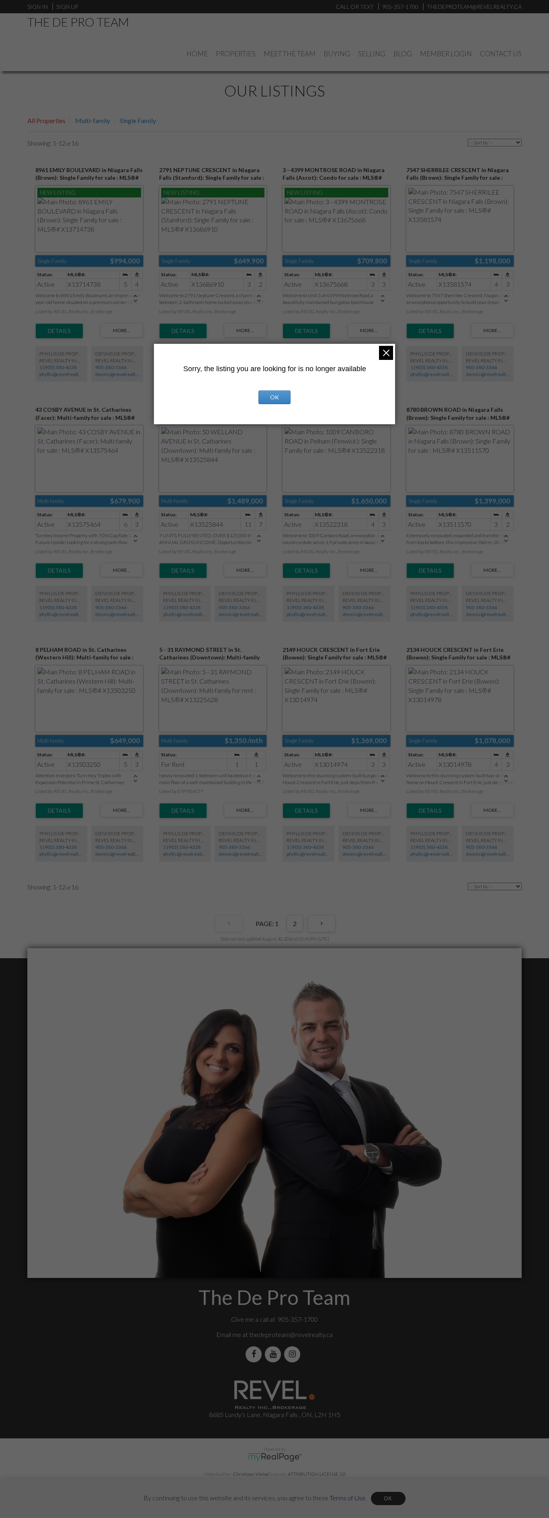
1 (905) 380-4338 (58, 367)
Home (197, 53)
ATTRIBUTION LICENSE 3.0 (317, 1474)
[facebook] (255, 1354)
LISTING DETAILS (59, 331)
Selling (371, 53)
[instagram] (293, 1354)
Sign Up (67, 6)
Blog (402, 53)
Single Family (138, 120)
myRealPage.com (275, 1457)
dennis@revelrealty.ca (119, 374)
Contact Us (501, 53)
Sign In (37, 6)
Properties (236, 53)
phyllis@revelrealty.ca (62, 374)
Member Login (446, 53)
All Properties (46, 120)
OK (388, 1498)
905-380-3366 (111, 367)
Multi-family (92, 120)
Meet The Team (289, 53)
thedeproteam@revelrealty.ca (291, 1334)
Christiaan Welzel (251, 1474)
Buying (337, 53)
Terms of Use (347, 1497)
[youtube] (274, 1354)
